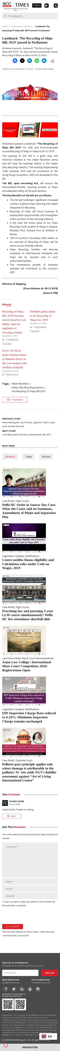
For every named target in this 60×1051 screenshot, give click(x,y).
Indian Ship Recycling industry (27, 387)
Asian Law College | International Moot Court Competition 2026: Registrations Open (26, 666)
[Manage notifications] (5, 1045)
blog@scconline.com (10, 982)
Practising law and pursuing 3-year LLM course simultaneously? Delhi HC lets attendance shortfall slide (27, 615)
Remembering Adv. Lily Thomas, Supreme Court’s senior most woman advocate (28, 422)
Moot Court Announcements (38, 658)
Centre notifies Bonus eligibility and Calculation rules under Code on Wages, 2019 (28, 564)
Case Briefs (8, 501)
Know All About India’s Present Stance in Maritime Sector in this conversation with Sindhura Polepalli (14, 359)
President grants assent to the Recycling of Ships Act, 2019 (42, 315)
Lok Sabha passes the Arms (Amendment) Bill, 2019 (26, 432)
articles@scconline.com (41, 982)
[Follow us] (6, 989)
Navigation (30, 1047)
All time (46, 456)
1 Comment (17, 399)
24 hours (10, 456)
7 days (28, 456)
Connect (36, 5)
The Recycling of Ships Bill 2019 (28, 391)
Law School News (11, 658)
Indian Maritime (20, 383)
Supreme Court (24, 760)
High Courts (22, 501)
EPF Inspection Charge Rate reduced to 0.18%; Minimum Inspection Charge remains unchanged (29, 717)
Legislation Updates (13, 556)
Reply (13, 816)
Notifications (32, 556)
